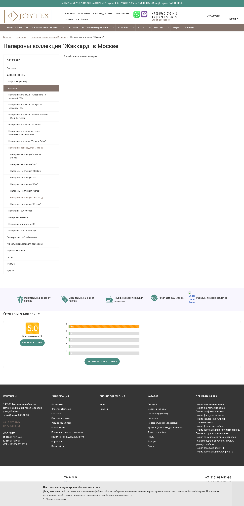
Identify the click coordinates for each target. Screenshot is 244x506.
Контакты (70, 14)
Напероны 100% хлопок (20, 210)
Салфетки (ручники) (97, 28)
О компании (84, 14)
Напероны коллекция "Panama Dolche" (25, 156)
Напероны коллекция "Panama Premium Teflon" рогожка (28, 116)
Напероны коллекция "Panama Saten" (27, 141)
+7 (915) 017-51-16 (164, 13)
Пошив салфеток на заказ (210, 411)
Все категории (14, 28)
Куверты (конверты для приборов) (25, 244)
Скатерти (73, 28)
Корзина (233, 19)
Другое (10, 270)
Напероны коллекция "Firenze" (25, 204)
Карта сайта (57, 446)
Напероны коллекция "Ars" (23, 164)
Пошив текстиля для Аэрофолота (214, 451)
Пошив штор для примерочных (213, 433)
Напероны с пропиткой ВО (21, 224)
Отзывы (69, 19)
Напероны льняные (18, 217)
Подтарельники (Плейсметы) (22, 237)
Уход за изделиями (61, 423)
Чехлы (141, 28)
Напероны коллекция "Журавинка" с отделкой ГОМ (27, 96)
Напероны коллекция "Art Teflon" (25, 124)
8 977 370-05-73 (12, 426)
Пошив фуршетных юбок (209, 426)
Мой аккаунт (213, 16)
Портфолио (82, 19)
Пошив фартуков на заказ (210, 415)
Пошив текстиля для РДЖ (210, 448)
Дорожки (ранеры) (16, 75)
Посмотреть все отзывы (102, 361)
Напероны (123, 28)
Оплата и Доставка (102, 14)
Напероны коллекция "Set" (24, 177)
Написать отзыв (32, 343)
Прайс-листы (122, 14)
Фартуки (158, 28)
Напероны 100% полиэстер (22, 230)
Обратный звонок (161, 20)
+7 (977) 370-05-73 (164, 17)
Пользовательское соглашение (67, 432)
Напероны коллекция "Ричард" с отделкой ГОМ (24, 106)
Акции (176, 28)
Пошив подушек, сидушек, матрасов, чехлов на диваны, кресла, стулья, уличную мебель (216, 441)
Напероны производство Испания (25, 148)
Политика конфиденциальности (67, 437)
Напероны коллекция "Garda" (25, 191)
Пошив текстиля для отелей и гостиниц (218, 429)
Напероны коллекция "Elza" (24, 184)
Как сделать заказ (60, 418)
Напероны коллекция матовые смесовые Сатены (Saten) (24, 133)
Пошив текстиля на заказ (45, 28)
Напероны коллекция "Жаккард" (26, 197)
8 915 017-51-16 (12, 422)
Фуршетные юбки (16, 250)
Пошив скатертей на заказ (210, 408)
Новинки (189, 28)
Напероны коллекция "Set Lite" (25, 171)
